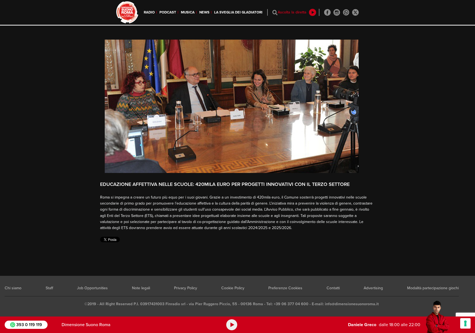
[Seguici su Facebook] (327, 12)
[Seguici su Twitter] (355, 12)
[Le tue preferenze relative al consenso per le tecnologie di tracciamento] (465, 323)
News (204, 12)
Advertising (373, 288)
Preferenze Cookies (285, 288)
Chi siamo (13, 288)
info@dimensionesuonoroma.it (352, 304)
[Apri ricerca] (275, 12)
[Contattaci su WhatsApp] (346, 12)
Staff (49, 288)
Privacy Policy (185, 288)
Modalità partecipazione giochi (433, 288)
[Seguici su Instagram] (336, 12)
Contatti (333, 288)
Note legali (141, 288)
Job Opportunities (92, 288)
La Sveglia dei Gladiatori (238, 12)
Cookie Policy (232, 288)
